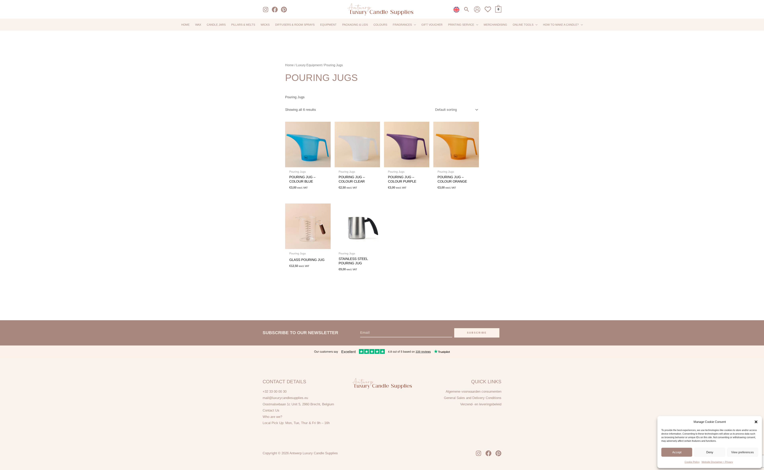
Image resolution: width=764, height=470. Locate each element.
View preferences (742, 452)
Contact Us (271, 410)
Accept (676, 452)
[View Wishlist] (487, 11)
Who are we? (272, 417)
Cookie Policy (692, 462)
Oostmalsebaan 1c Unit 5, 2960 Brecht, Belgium (298, 404)
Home (289, 65)
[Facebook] (275, 10)
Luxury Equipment (309, 65)
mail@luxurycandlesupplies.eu (285, 398)
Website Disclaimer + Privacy (717, 462)
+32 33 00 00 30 (274, 391)
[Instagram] (266, 10)
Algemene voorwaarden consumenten (473, 391)
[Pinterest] (284, 10)
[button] (756, 422)
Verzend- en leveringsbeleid (480, 404)
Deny (709, 452)
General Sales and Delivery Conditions (472, 398)
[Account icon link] (477, 9)
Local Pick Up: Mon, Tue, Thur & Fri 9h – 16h (296, 423)
